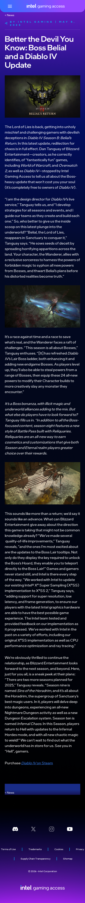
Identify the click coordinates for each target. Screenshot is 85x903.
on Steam (44, 763)
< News (9, 15)
